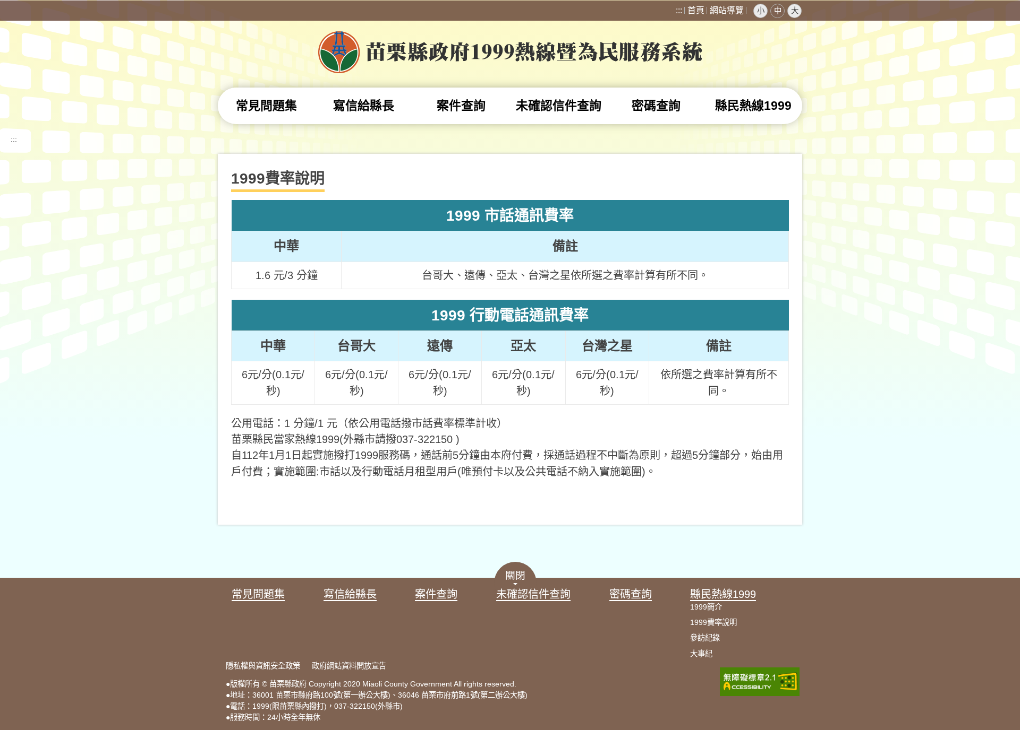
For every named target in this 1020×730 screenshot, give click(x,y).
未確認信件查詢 (558, 105)
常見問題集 (266, 105)
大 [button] (794, 10)
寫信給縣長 (363, 105)
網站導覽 (727, 10)
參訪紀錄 (705, 637)
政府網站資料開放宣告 (349, 666)
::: (679, 10)
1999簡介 (706, 607)
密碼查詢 (656, 105)
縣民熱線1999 (753, 105)
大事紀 (701, 653)
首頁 (695, 10)
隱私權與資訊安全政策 (263, 666)
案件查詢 (461, 105)
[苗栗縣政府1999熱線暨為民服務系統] (510, 67)
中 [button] (777, 10)
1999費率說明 (713, 622)
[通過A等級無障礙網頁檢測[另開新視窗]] (760, 693)
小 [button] (760, 10)
